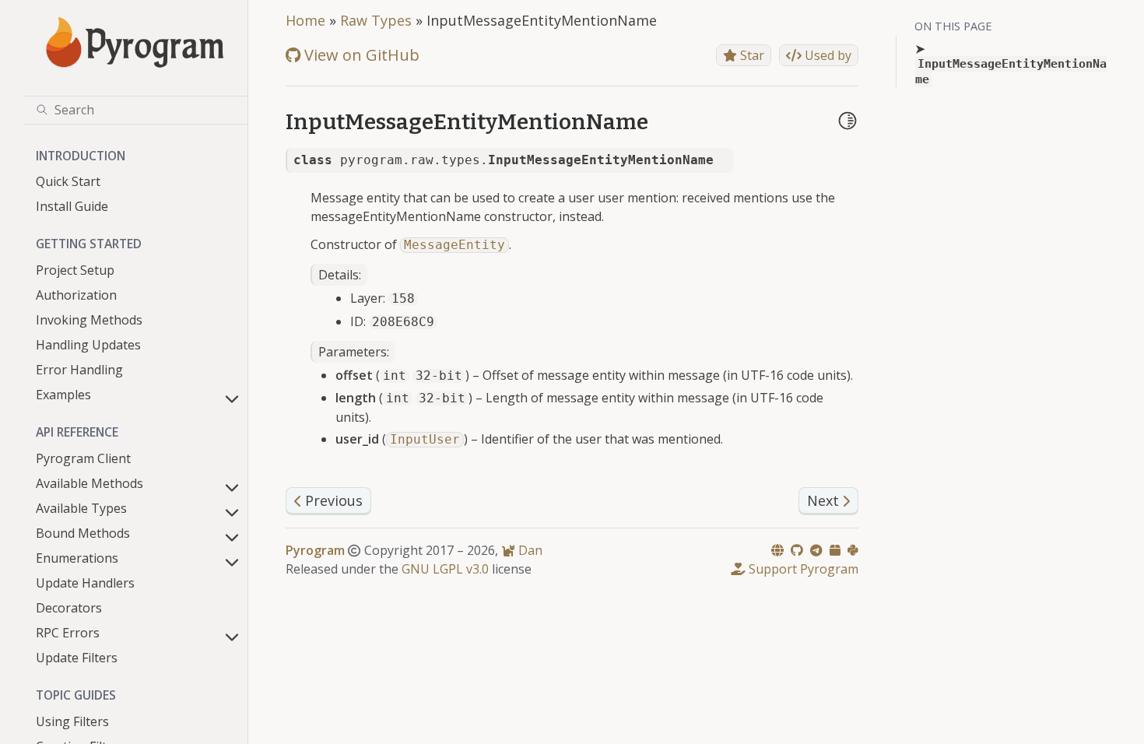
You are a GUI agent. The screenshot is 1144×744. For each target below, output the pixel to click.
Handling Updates (88, 344)
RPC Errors (68, 632)
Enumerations (77, 558)
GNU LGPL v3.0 (445, 568)
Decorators (69, 607)
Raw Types (376, 20)
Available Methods (89, 483)
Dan (528, 550)
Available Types (81, 508)
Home (305, 20)
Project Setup (75, 270)
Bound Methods (83, 533)
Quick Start (68, 181)
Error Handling (79, 369)
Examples (63, 394)
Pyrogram (315, 550)
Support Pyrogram (802, 568)
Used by (826, 55)
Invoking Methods (89, 319)
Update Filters (77, 657)
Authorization (76, 295)
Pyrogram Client (83, 458)
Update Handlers (85, 582)
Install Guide (72, 206)
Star (750, 55)
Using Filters (72, 721)
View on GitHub (359, 54)
